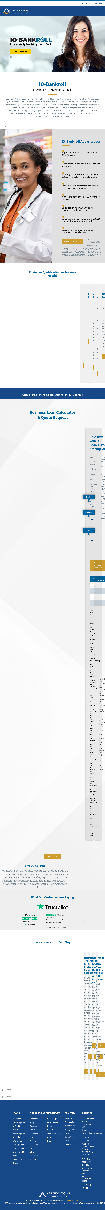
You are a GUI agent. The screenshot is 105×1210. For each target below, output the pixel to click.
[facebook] (83, 1185)
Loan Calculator (53, 1122)
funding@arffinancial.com (92, 1133)
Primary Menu (101, 10)
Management (70, 1129)
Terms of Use (78, 1200)
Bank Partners (70, 1126)
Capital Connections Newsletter (35, 1133)
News (49, 1137)
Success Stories (53, 1133)
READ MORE (91, 1071)
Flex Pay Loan (18, 1148)
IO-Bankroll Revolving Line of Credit (19, 1122)
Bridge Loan (18, 1163)
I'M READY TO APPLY (72, 241)
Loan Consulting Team (69, 1137)
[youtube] (87, 1188)
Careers (68, 1144)
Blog (49, 1141)
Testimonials (70, 1122)
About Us (68, 1118)
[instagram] (83, 1188)
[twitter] (87, 1185)
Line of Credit (18, 1152)
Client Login (99, 3)
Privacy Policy (68, 1200)
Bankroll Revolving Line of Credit (19, 1133)
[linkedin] (91, 1185)
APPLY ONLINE (20, 51)
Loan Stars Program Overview (34, 1122)
